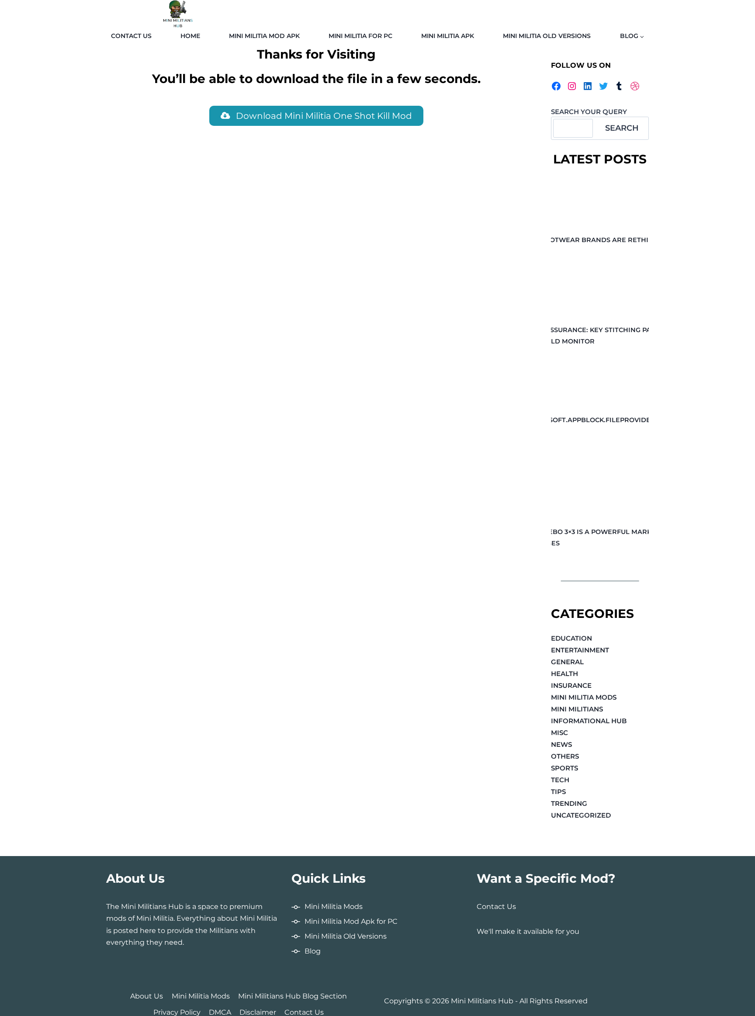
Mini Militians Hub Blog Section (292, 996)
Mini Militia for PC (360, 36)
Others (565, 756)
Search (622, 128)
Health (564, 673)
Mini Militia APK (447, 36)
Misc (559, 732)
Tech (560, 780)
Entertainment (580, 650)
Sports (564, 768)
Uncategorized (581, 815)
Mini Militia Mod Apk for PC (351, 921)
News (561, 744)
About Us (146, 996)
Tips (558, 791)
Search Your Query (589, 111)
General (567, 662)
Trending (569, 803)
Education (571, 638)
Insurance (571, 685)
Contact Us (131, 36)
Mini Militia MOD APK (264, 36)
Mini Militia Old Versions (547, 36)
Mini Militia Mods (583, 697)
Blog (313, 951)
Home (190, 36)
